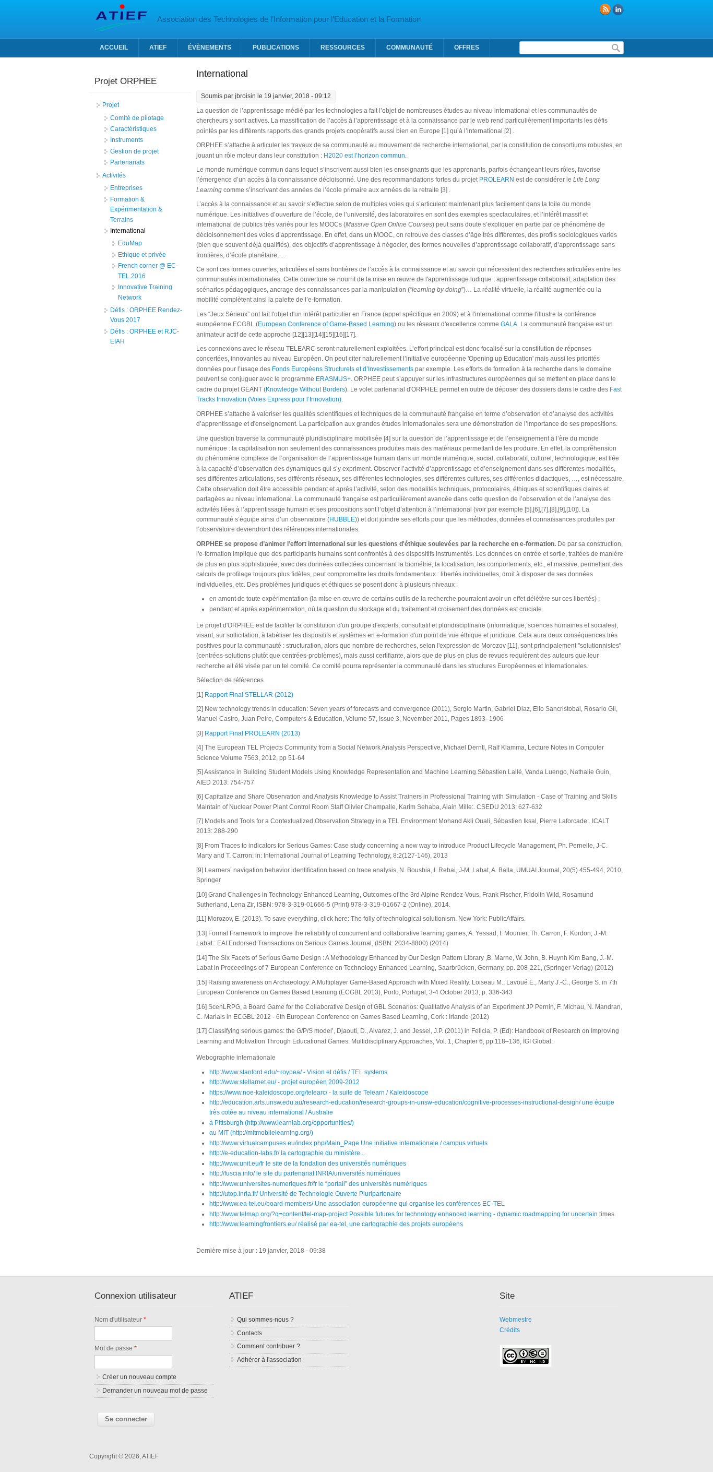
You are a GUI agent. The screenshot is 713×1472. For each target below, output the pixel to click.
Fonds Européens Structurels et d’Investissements (342, 369)
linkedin (618, 9)
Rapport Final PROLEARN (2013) (252, 733)
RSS (605, 9)
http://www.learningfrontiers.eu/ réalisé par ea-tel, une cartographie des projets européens (336, 1224)
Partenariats (127, 162)
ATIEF (158, 47)
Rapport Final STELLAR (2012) (249, 694)
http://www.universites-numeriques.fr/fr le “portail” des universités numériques (318, 1184)
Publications (276, 47)
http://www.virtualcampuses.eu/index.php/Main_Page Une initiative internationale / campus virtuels (348, 1143)
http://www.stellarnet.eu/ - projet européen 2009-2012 (284, 1082)
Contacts (249, 1333)
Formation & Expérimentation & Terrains (136, 209)
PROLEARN (496, 179)
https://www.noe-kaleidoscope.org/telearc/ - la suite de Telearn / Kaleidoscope (319, 1092)
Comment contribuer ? (268, 1346)
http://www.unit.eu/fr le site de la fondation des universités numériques (307, 1163)
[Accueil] (120, 28)
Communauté (409, 47)
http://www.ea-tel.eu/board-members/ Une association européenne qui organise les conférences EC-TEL (357, 1203)
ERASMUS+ (333, 379)
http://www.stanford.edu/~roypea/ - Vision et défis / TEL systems (298, 1072)
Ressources (342, 47)
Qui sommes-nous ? (265, 1319)
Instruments (126, 140)
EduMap (130, 243)
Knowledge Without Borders (305, 389)
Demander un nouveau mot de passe (155, 1390)
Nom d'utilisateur (120, 1319)
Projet (110, 105)
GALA (509, 324)
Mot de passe (115, 1348)
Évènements (209, 47)
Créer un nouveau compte (139, 1377)
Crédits (510, 1330)
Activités (114, 175)
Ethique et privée (142, 254)
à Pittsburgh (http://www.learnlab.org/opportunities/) (281, 1122)
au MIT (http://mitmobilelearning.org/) (261, 1132)
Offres (466, 47)
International (128, 230)
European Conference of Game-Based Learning (326, 324)
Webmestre (516, 1319)
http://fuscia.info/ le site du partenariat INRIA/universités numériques (304, 1173)
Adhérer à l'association (269, 1359)
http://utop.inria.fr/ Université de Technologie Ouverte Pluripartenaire (305, 1193)
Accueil (114, 47)
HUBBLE (342, 519)
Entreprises (126, 188)
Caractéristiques (133, 129)
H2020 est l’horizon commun (364, 155)
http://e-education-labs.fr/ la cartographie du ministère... (287, 1153)
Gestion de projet (134, 151)
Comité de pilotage (137, 118)
